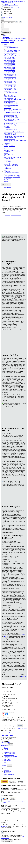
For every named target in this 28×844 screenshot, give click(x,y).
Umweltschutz (7, 760)
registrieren (6, 37)
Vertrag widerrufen (5, 742)
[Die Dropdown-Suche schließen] (20, 22)
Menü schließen (7, 32)
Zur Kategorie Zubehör (9, 146)
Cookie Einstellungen (9, 774)
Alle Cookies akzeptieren (6, 841)
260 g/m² (6, 636)
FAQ (5, 762)
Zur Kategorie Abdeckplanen (11, 47)
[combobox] (8, 22)
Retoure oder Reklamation (10, 756)
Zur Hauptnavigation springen (13, 2)
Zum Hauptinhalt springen (7, 1)
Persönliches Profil (10, 38)
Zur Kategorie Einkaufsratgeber (11, 172)
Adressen (17, 38)
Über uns (6, 748)
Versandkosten (4, 826)
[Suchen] (16, 22)
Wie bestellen (7, 750)
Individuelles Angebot (9, 752)
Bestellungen (23, 38)
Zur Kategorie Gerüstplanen (11, 92)
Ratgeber (23, 676)
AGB (5, 768)
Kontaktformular (13, 733)
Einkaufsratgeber (8, 757)
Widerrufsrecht (7, 771)
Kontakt (6, 749)
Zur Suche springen (19, 1)
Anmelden (3, 35)
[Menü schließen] (4, 94)
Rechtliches (4, 765)
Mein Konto (6, 30)
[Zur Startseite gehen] (6, 17)
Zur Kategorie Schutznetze (10, 129)
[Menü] (2, 19)
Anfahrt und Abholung (9, 753)
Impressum (6, 770)
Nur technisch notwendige (7, 839)
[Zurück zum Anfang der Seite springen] (2, 833)
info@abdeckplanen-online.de (10, 5)
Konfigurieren (17, 839)
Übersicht (3, 38)
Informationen (4, 745)
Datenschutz (7, 772)
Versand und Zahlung (9, 755)
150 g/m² (23, 634)
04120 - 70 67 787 (14, 7)
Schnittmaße (7, 759)
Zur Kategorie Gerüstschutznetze (12, 112)
